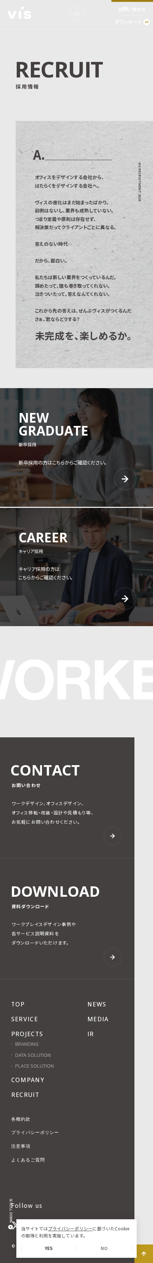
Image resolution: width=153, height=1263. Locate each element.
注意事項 (20, 1146)
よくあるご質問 (28, 1160)
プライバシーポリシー (70, 1228)
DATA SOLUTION (33, 1055)
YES (49, 1248)
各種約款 (20, 1119)
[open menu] (76, 13)
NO (104, 1248)
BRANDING (27, 1044)
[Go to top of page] (143, 1253)
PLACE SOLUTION (34, 1066)
